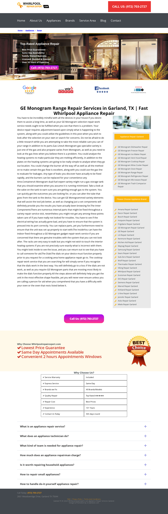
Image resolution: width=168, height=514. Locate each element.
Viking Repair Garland (127, 268)
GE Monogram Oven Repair (130, 168)
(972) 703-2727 (136, 6)
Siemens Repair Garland (128, 282)
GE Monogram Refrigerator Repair (133, 176)
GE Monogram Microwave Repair (132, 179)
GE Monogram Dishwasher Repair (133, 147)
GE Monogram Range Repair (130, 172)
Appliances (54, 20)
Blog (103, 20)
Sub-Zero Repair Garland (129, 257)
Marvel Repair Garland (128, 286)
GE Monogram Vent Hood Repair (132, 158)
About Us (36, 20)
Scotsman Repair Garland (129, 275)
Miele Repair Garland (127, 304)
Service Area (87, 20)
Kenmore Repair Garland (129, 238)
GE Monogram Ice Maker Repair (132, 154)
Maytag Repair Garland (128, 246)
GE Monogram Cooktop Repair (131, 161)
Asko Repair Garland (127, 300)
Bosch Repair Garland (127, 216)
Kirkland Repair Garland (128, 289)
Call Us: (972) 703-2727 (84, 318)
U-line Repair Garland (127, 293)
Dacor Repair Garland (127, 213)
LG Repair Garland (126, 235)
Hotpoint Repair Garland (128, 220)
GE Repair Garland (126, 231)
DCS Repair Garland (126, 278)
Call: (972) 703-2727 (44, 67)
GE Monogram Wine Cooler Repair (133, 165)
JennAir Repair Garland (128, 297)
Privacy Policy (77, 499)
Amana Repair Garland (128, 209)
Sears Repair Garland (127, 253)
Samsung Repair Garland (129, 249)
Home (21, 20)
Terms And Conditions (92, 499)
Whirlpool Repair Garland (129, 271)
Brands (70, 20)
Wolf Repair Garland (127, 260)
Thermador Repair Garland (130, 264)
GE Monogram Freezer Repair (131, 150)
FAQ (68, 499)
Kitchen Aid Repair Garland (129, 242)
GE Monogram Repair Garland (131, 227)
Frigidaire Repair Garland (129, 224)
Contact (116, 20)
